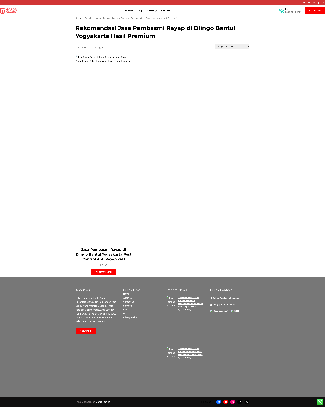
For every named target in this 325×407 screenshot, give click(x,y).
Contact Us (128, 302)
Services (127, 305)
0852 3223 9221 (293, 12)
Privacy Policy (130, 317)
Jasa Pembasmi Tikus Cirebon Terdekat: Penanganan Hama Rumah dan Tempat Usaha (190, 302)
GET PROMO (315, 11)
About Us (127, 298)
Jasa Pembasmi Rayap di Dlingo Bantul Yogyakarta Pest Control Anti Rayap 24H (103, 254)
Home (126, 294)
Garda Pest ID (103, 402)
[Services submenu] (172, 11)
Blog (125, 309)
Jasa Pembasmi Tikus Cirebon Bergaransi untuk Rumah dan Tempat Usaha (190, 351)
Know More (85, 331)
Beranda (79, 18)
